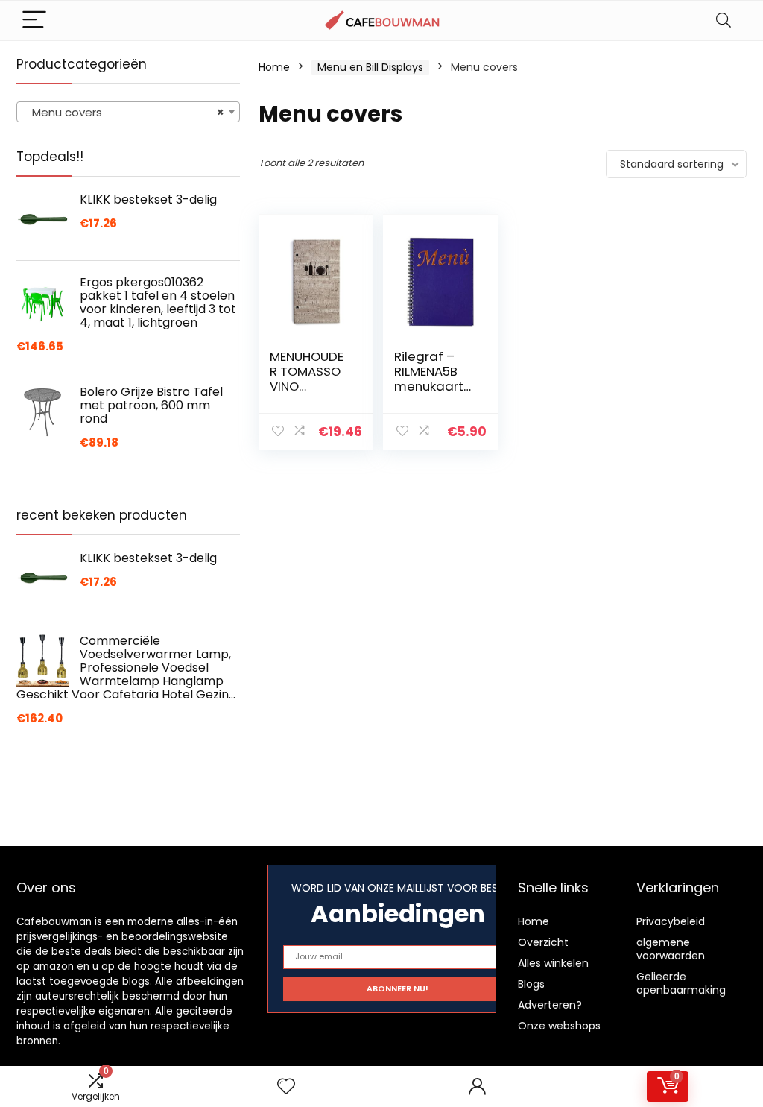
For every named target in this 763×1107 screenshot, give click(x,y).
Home (274, 67)
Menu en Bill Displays (370, 67)
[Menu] (34, 20)
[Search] (723, 20)
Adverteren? (550, 1004)
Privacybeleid (670, 921)
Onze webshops (559, 1025)
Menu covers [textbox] (123, 112)
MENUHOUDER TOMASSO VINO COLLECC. (306, 378)
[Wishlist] (286, 1086)
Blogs (531, 984)
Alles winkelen (553, 963)
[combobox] (128, 111)
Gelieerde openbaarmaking (681, 983)
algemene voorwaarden (670, 949)
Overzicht (543, 942)
